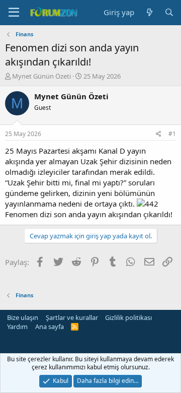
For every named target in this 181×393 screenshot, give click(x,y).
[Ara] (169, 12)
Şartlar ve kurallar (72, 317)
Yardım (17, 326)
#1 (172, 133)
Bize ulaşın (22, 317)
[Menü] (14, 12)
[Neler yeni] (149, 12)
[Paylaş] (158, 134)
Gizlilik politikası (128, 317)
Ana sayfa (49, 326)
